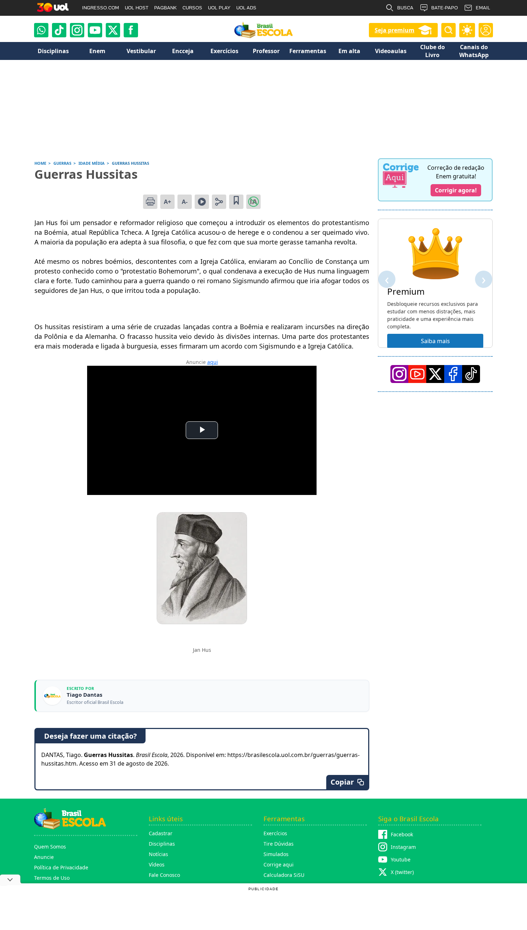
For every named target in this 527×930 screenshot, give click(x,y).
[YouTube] (417, 374)
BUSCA (405, 7)
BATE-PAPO (444, 7)
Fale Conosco (164, 874)
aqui (212, 362)
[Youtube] (95, 30)
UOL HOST (136, 7)
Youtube (400, 859)
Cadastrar (160, 833)
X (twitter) (402, 872)
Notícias (158, 854)
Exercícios (275, 833)
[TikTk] (471, 374)
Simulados (276, 854)
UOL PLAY (219, 7)
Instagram (403, 846)
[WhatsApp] (41, 30)
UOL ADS (246, 7)
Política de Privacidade (61, 867)
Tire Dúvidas (279, 843)
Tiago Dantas (84, 694)
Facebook (402, 834)
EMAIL (483, 7)
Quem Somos (50, 846)
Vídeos (157, 864)
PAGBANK (165, 7)
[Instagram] (77, 30)
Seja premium (394, 30)
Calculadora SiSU (284, 874)
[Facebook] (453, 374)
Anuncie (44, 857)
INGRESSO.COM (100, 7)
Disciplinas (162, 843)
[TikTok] (59, 30)
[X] (113, 30)
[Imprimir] (150, 202)
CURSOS (192, 7)
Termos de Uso (52, 877)
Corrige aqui (279, 864)
